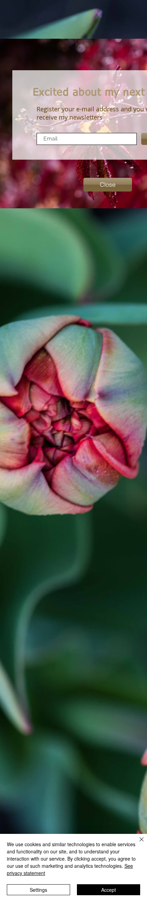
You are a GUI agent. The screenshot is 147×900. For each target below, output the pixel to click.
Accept (108, 889)
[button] (107, 185)
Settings (38, 889)
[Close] (137, 843)
